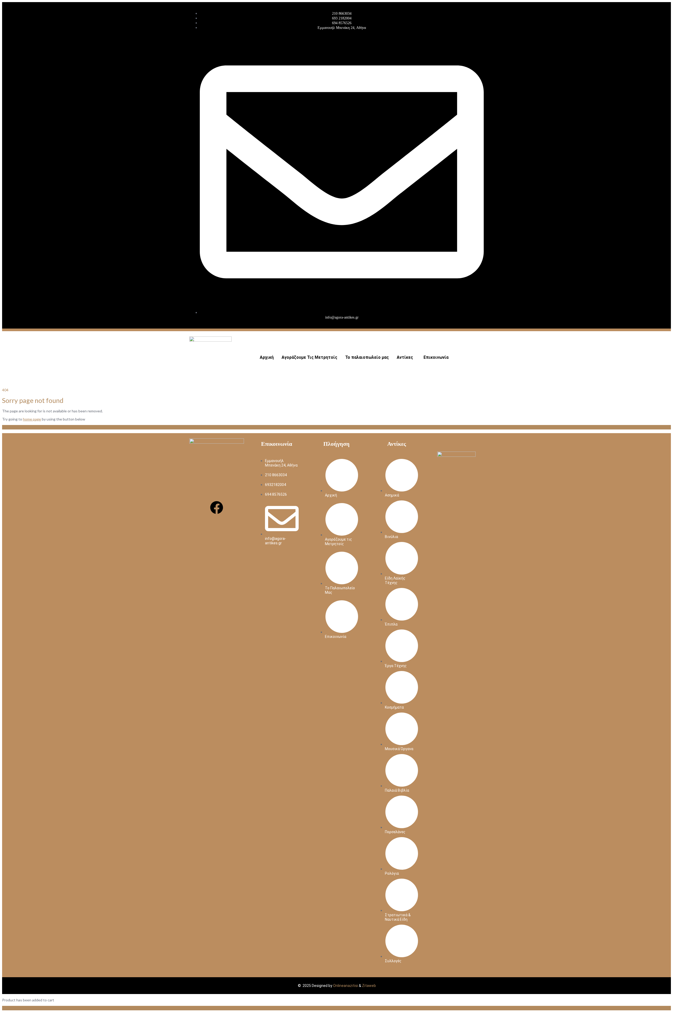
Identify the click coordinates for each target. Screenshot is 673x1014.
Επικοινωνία (436, 357)
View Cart (10, 1008)
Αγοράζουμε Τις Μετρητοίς (309, 357)
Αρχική (267, 357)
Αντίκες (405, 357)
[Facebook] (216, 507)
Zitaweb (369, 986)
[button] (406, 357)
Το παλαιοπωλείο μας (367, 357)
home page (32, 419)
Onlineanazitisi (345, 986)
